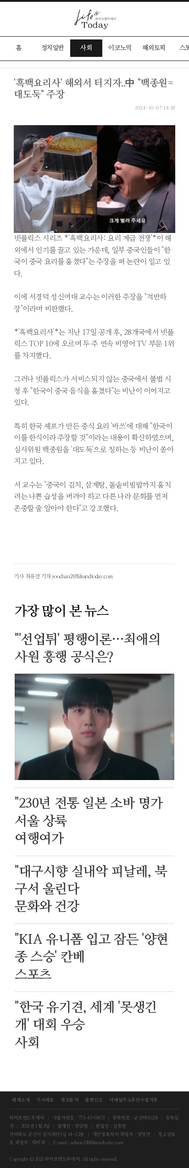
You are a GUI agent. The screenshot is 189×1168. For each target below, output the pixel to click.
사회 (86, 48)
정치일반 (52, 48)
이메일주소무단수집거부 (133, 1100)
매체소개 (20, 1100)
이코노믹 (119, 48)
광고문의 (69, 1100)
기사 (19, 576)
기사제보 (45, 1100)
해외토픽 (153, 48)
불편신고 (93, 1100)
